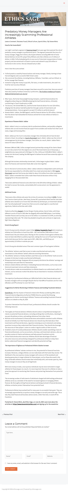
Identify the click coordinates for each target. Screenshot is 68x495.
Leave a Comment (10, 41)
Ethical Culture (32, 41)
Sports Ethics (42, 41)
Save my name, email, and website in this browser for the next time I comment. (32, 463)
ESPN (54, 197)
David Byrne (9, 293)
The (40, 92)
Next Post (62, 414)
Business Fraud (22, 41)
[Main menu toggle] (64, 3)
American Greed (32, 50)
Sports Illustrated (31, 138)
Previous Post (7, 414)
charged (20, 211)
